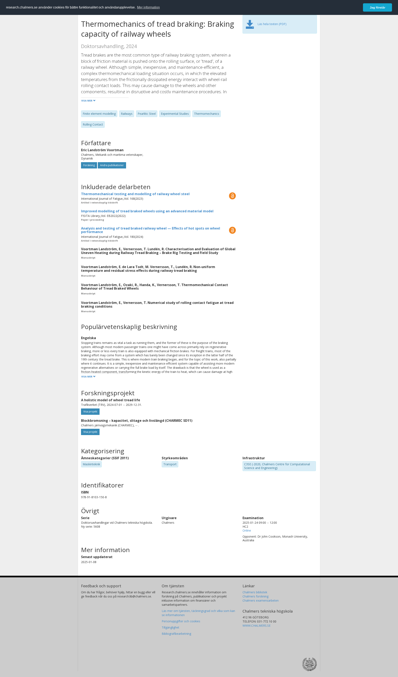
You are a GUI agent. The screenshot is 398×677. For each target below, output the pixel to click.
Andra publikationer (112, 165)
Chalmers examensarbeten (261, 600)
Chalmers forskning (255, 596)
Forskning (89, 165)
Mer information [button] (148, 7)
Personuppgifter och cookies (181, 621)
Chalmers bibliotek (255, 592)
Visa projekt (90, 411)
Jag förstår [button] (377, 7)
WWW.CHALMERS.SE (257, 625)
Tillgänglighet (170, 627)
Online (247, 530)
